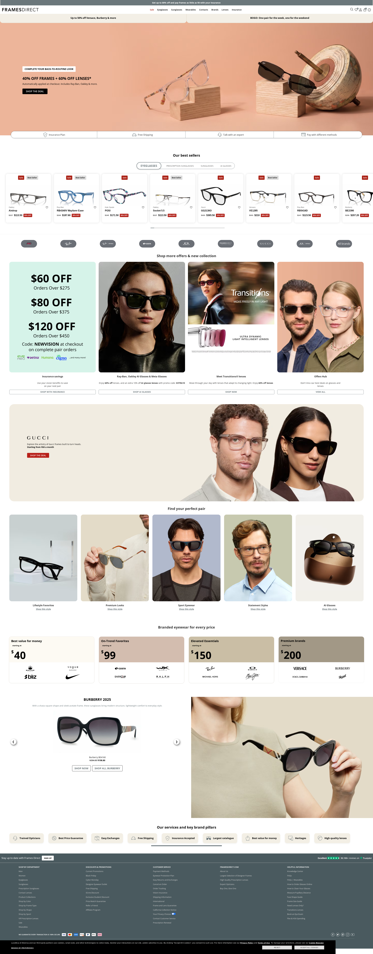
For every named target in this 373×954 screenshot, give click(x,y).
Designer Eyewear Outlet (96, 884)
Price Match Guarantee (96, 901)
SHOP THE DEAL (35, 91)
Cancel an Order (160, 884)
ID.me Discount (92, 892)
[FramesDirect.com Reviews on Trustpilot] (294, 858)
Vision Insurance (160, 892)
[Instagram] (347, 934)
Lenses (225, 9)
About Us (224, 871)
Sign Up (48, 858)
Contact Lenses (25, 892)
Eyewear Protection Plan (163, 875)
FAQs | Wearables (295, 880)
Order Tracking (159, 888)
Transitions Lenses (295, 910)
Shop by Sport (25, 914)
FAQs (289, 875)
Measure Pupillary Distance (299, 892)
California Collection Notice (164, 910)
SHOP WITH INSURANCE (52, 391)
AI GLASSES (225, 165)
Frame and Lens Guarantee (164, 905)
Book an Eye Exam (295, 914)
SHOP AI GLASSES (142, 391)
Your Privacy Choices (162, 914)
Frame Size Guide (294, 901)
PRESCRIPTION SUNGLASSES (180, 165)
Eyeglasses (162, 9)
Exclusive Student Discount (97, 897)
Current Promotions (94, 871)
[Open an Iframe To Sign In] (360, 9)
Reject (277, 947)
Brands (214, 9)
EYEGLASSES (149, 166)
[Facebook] (333, 934)
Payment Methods (161, 871)
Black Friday (91, 875)
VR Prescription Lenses (28, 918)
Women (22, 875)
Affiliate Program (93, 910)
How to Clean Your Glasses (298, 888)
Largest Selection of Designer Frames (236, 875)
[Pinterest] (342, 934)
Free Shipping (92, 888)
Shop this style (43, 609)
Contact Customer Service (164, 918)
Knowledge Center (295, 871)
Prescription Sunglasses (29, 888)
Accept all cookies (309, 947)
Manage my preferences (22, 948)
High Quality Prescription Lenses (234, 880)
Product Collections (27, 897)
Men (21, 871)
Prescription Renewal (162, 922)
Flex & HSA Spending (296, 918)
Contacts (203, 9)
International (158, 901)
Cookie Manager (316, 943)
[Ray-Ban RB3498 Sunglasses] (279, 78)
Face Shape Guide (294, 897)
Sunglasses (176, 9)
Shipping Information (162, 897)
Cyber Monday (92, 880)
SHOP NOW (231, 391)
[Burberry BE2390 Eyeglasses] (175, 82)
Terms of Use (264, 943)
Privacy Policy (246, 943)
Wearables (190, 9)
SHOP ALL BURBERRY (107, 768)
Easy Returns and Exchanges (165, 880)
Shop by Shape (25, 910)
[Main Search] (351, 9)
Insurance (237, 9)
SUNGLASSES (207, 165)
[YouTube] (352, 934)
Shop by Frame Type (27, 905)
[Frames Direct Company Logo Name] (20, 9)
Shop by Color (25, 901)
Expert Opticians (227, 884)
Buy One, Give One (228, 888)
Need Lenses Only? (295, 905)
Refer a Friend (92, 905)
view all (320, 391)
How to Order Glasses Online (299, 884)
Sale (152, 9)
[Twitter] (337, 934)
